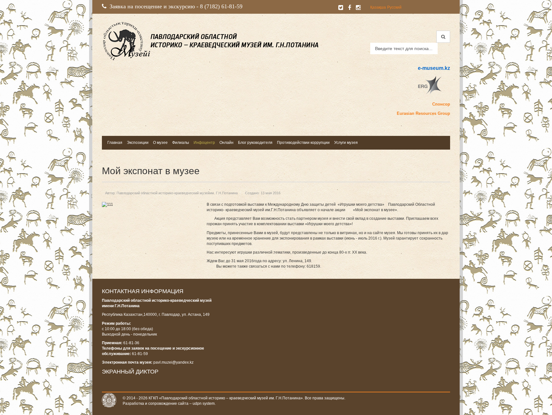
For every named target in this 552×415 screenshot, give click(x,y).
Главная (114, 142)
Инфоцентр (204, 142)
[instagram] (358, 8)
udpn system (204, 403)
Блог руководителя (255, 142)
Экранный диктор (130, 371)
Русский (394, 7)
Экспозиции (138, 142)
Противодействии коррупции (303, 142)
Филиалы (180, 142)
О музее (160, 142)
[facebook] (349, 8)
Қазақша (378, 7)
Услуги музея (346, 142)
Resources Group (433, 113)
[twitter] (340, 8)
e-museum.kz (434, 68)
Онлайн (226, 142)
